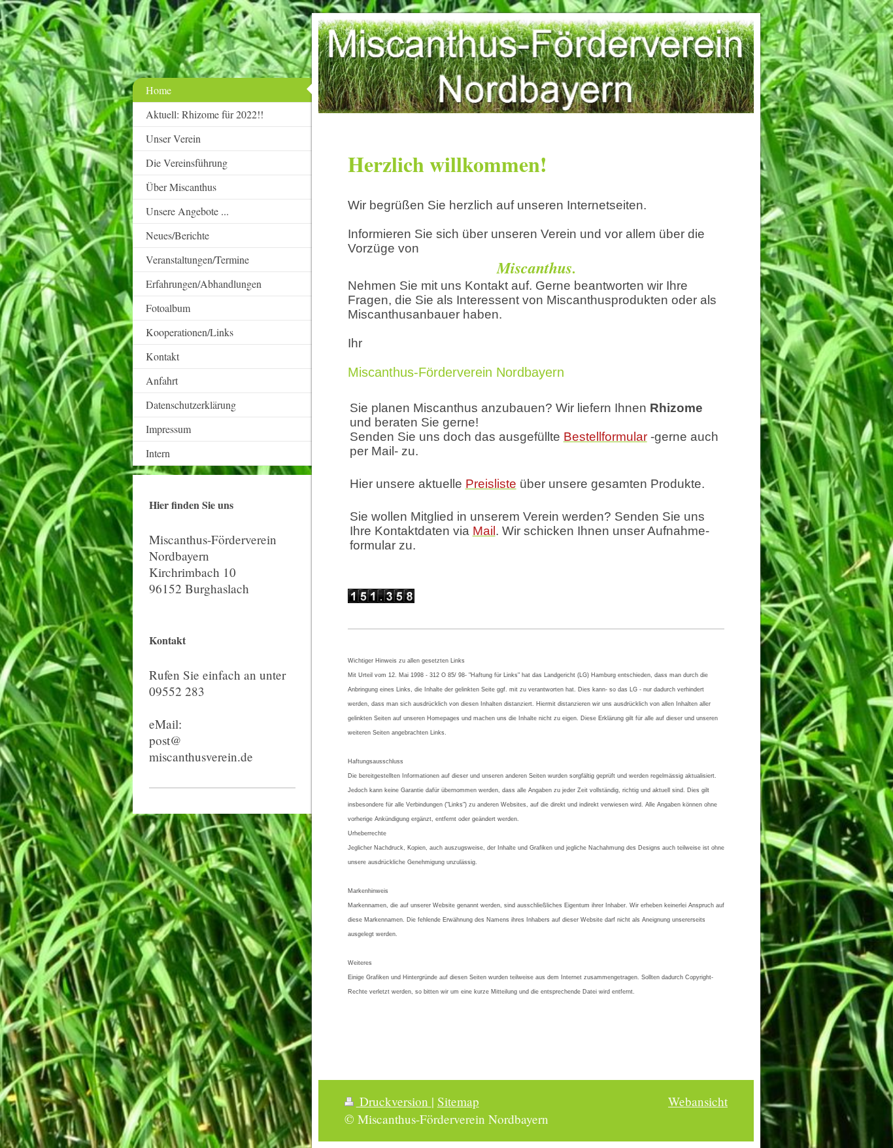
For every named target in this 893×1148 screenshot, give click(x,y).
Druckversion (393, 1101)
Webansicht (698, 1101)
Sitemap (458, 1101)
